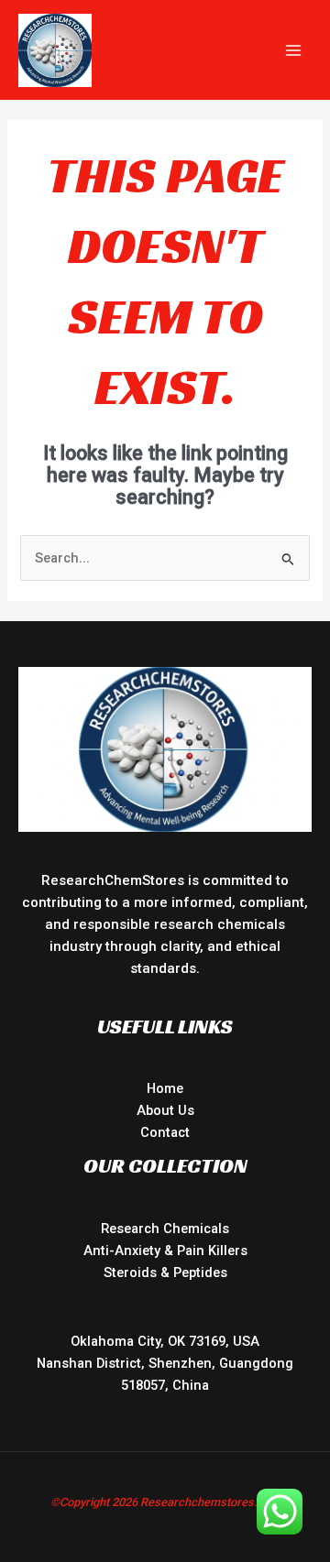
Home (165, 1088)
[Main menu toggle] (293, 49)
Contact (165, 1132)
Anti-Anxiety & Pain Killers (165, 1250)
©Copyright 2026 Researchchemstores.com (165, 1502)
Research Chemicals (165, 1228)
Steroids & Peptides (165, 1272)
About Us (165, 1110)
